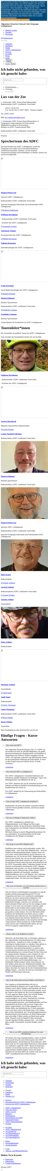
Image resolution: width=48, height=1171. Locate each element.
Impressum (9, 1159)
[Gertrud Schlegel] (8, 583)
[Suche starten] (3, 82)
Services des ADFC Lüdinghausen (17, 1104)
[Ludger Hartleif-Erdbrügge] (7, 429)
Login (7, 58)
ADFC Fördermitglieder (13, 1122)
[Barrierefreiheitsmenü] (2, 40)
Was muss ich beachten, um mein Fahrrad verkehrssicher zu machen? (26, 887)
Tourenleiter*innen (12, 1120)
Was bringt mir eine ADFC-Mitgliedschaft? (19, 844)
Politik (7, 48)
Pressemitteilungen (12, 1143)
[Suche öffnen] (4, 40)
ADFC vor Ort (10, 1112)
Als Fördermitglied (12, 1135)
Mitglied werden (11, 30)
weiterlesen (9, 767)
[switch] (17, 87)
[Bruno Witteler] (7, 718)
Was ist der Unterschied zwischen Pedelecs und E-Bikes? (25, 980)
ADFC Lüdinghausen (13, 50)
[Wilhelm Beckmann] (9, 239)
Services (8, 52)
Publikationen (10, 1116)
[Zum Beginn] (2, 1169)
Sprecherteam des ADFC (14, 1118)
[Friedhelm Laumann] (9, 310)
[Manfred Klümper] (8, 294)
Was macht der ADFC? (13, 745)
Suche (7, 64)
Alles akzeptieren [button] (23, 20)
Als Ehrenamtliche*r (12, 1133)
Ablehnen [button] (4, 20)
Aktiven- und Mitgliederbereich (16, 1151)
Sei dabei (8, 54)
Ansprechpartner (11, 1145)
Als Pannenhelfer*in (12, 1137)
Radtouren (9, 1087)
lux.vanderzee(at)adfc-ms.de (15, 117)
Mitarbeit (8, 1114)
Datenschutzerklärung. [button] (9, 18)
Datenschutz (9, 1161)
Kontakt (8, 1124)
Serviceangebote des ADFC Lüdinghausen (20, 1102)
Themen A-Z (10, 1096)
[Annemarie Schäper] (9, 226)
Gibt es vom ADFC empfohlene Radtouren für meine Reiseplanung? (26, 1033)
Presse (7, 56)
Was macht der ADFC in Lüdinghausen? (19, 772)
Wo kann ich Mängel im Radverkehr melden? (20, 818)
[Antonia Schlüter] (8, 595)
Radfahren (9, 46)
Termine (8, 1085)
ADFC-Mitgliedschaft (13, 1129)
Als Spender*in (10, 1131)
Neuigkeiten (9, 1083)
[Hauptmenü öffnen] (6, 40)
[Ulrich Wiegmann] (8, 705)
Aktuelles (8, 44)
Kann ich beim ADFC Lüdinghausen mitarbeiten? (22, 801)
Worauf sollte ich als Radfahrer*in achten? (19, 934)
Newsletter (9, 34)
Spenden (8, 32)
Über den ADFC (11, 1110)
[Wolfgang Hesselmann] (9, 210)
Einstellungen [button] (12, 20)
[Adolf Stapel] (6, 693)
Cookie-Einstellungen (13, 1163)
